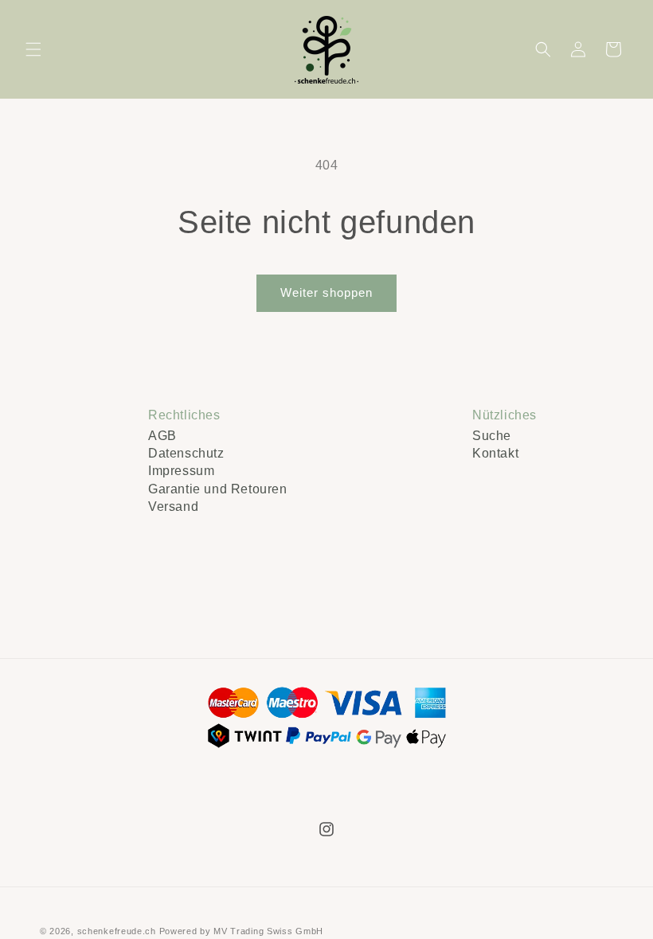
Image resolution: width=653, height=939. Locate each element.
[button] (33, 49)
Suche (491, 435)
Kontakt (495, 453)
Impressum (181, 470)
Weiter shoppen (326, 292)
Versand (173, 506)
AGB (162, 435)
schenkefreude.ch (116, 931)
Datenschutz (186, 453)
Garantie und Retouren (217, 489)
